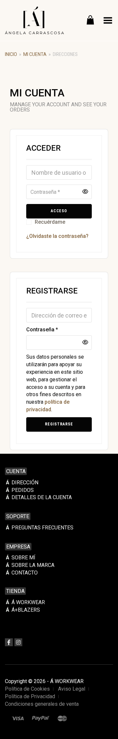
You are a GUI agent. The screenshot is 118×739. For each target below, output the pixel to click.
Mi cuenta (35, 54)
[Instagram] (18, 642)
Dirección (24, 482)
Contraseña (42, 329)
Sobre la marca (32, 565)
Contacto (24, 573)
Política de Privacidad (30, 696)
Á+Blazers (25, 610)
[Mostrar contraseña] (85, 192)
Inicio (11, 54)
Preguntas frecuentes (42, 527)
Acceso (59, 211)
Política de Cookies (27, 689)
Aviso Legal (71, 689)
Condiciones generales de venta (42, 704)
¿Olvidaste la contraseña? (57, 236)
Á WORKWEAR (28, 602)
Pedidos (22, 490)
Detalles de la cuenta (41, 497)
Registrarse (59, 424)
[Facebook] (9, 642)
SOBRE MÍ (23, 557)
